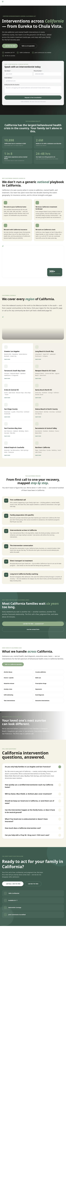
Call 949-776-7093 (10, 46)
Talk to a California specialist (13, 664)
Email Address (8, 78)
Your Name (7, 71)
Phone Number (38, 71)
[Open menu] (63, 2)
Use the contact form (33, 629)
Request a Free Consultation (33, 97)
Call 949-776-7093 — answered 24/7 (33, 624)
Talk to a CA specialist (28, 46)
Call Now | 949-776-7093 (13, 884)
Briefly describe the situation (11, 84)
